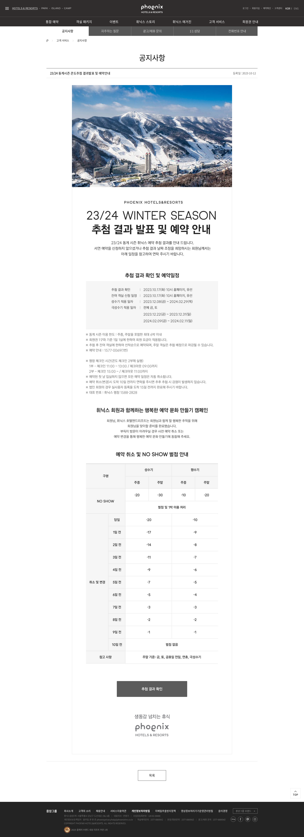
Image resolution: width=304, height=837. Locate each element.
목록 (152, 775)
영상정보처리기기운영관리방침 (197, 811)
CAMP (67, 8)
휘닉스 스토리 (145, 21)
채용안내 (100, 811)
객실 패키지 (84, 21)
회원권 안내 (250, 21)
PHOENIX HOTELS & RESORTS (152, 8)
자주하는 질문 (110, 31)
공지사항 (67, 31)
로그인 (245, 8)
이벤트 (114, 21)
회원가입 (256, 8)
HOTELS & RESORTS (25, 8)
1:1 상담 (195, 31)
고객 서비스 (217, 21)
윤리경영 (222, 811)
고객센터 (278, 8)
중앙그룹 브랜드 (243, 811)
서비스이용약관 (118, 811)
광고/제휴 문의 (152, 31)
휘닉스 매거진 (182, 21)
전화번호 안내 (237, 31)
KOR (287, 8)
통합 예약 (52, 21)
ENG (296, 8)
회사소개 (68, 811)
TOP (295, 794)
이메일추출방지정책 (165, 811)
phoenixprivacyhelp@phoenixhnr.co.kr (115, 819)
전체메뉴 (7, 8)
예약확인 (267, 8)
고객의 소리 (84, 811)
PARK (44, 8)
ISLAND (56, 8)
